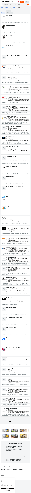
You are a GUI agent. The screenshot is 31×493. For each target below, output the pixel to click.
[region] (7, 485)
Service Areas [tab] (21, 469)
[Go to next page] (21, 421)
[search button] (28, 4)
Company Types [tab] (3, 469)
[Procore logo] (5, 1)
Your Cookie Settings (7, 490)
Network (11, 1)
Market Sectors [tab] (9, 469)
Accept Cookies (7, 488)
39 (19, 421)
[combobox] (22, 4)
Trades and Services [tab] (14, 469)
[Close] (14, 479)
